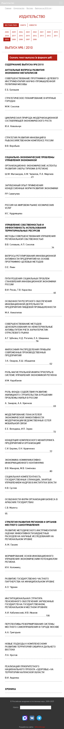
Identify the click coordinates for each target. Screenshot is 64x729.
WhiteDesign (40, 727)
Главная (8, 8)
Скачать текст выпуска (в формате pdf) (31, 57)
